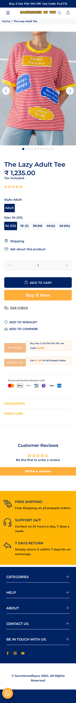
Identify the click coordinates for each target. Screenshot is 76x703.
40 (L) (50, 226)
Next (70, 91)
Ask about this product (28, 249)
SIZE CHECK (19, 308)
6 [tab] (38, 149)
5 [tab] (35, 149)
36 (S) (24, 226)
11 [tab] (53, 149)
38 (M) (37, 226)
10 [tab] (50, 149)
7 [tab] (41, 149)
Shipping (17, 241)
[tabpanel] (38, 88)
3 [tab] (29, 149)
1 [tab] (23, 149)
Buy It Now (38, 295)
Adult (9, 208)
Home (6, 21)
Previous (6, 91)
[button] (13, 187)
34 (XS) (10, 226)
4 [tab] (32, 149)
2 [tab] (26, 149)
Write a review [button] (38, 471)
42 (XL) (64, 226)
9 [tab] (47, 149)
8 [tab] (44, 149)
